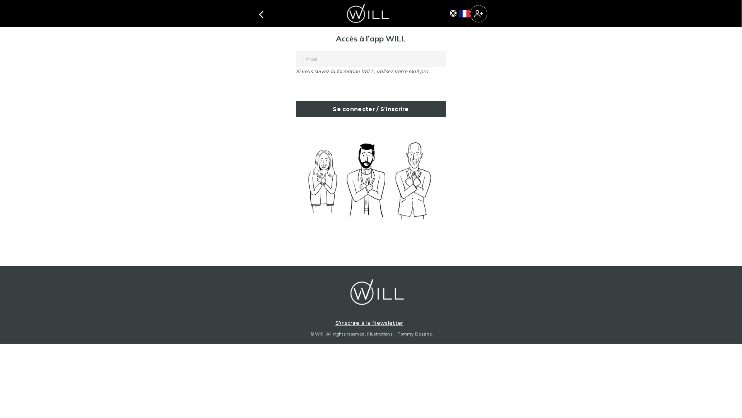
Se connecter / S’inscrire (371, 109)
